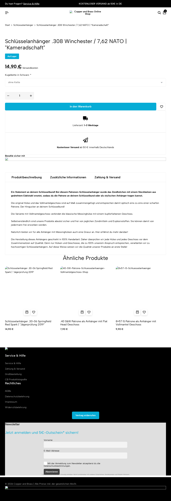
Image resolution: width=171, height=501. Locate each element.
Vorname (48, 440)
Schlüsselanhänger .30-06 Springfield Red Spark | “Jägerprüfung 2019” (28, 323)
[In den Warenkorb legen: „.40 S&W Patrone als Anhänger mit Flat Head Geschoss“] (82, 312)
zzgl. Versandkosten (27, 68)
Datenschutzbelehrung (17, 396)
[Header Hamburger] (7, 13)
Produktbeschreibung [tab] (27, 177)
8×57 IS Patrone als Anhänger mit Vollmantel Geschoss (136, 323)
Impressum (11, 401)
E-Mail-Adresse (51, 450)
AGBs (8, 391)
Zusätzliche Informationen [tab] (68, 177)
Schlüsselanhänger (23, 25)
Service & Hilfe (31, 3)
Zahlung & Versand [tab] (107, 177)
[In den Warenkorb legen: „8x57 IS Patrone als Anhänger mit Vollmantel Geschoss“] (137, 312)
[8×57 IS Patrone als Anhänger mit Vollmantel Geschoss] (141, 292)
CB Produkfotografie (16, 379)
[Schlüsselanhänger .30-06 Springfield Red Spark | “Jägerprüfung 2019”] (30, 292)
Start (7, 25)
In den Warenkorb (81, 106)
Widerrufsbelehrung (15, 407)
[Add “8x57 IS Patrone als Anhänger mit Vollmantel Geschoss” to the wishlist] (144, 312)
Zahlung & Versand (15, 368)
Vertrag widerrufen (85, 415)
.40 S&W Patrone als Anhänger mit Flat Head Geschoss (83, 323)
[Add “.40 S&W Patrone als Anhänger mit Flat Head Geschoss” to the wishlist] (89, 312)
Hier (97, 232)
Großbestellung (13, 374)
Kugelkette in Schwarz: (18, 75)
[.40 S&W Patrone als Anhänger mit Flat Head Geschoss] (85, 292)
